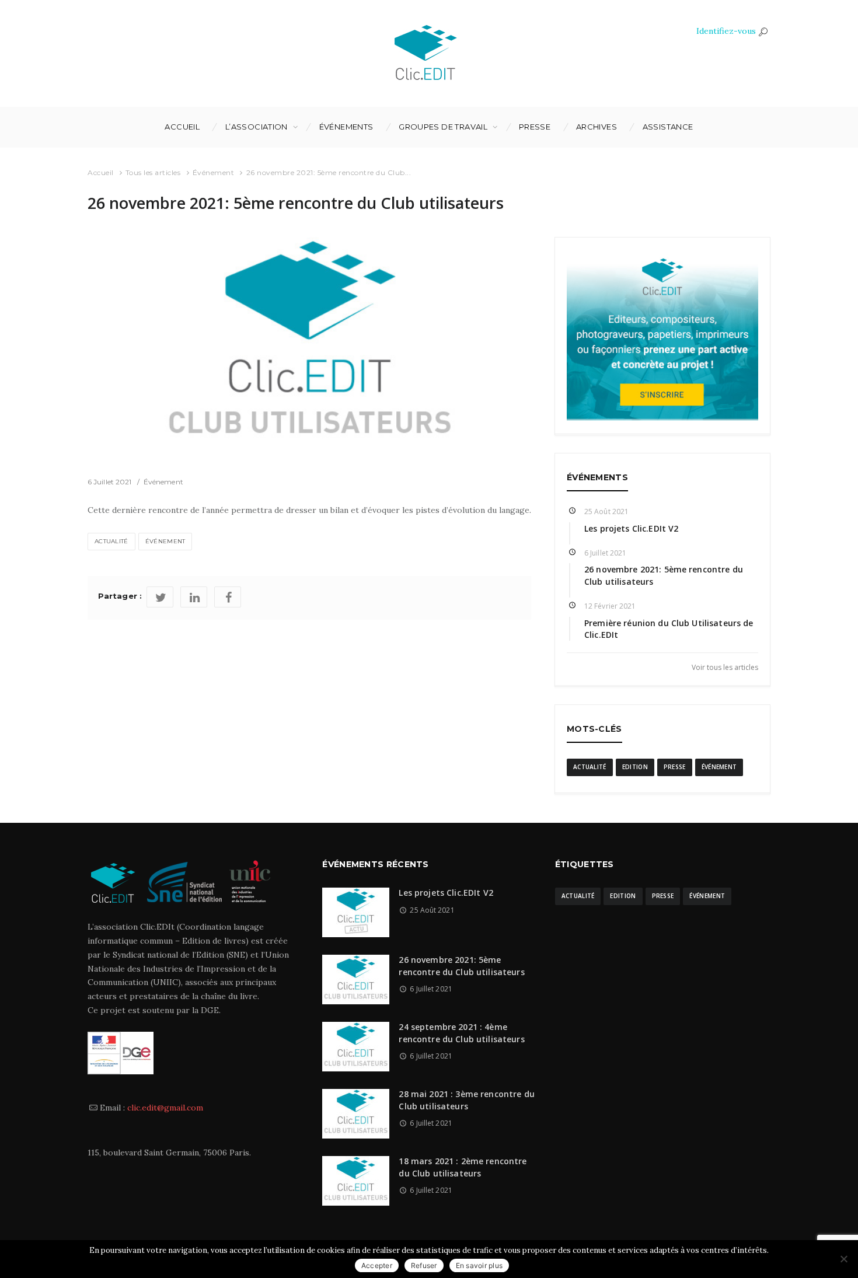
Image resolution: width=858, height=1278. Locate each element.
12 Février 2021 (610, 606)
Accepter (376, 1265)
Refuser (424, 1265)
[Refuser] (843, 1259)
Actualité (111, 541)
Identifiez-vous (726, 31)
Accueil (182, 126)
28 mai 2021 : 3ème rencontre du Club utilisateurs (466, 1099)
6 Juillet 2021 (109, 481)
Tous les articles (153, 172)
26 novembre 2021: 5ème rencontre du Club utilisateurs (461, 965)
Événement (214, 172)
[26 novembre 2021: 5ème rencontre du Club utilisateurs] (309, 347)
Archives (596, 126)
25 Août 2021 (606, 511)
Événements (346, 126)
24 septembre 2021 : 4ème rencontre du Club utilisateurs (461, 1032)
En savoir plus (479, 1265)
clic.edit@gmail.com (165, 1107)
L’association (256, 126)
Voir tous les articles (725, 667)
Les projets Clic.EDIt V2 (631, 528)
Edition (635, 767)
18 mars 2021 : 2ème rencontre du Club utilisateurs (462, 1166)
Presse (534, 126)
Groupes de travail (443, 126)
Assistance (668, 126)
